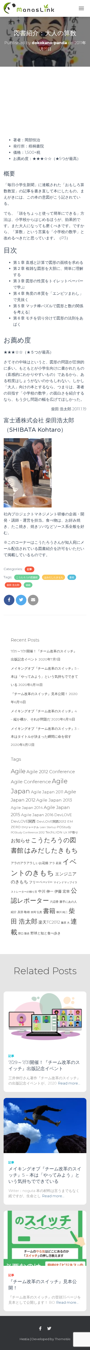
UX (65, 832)
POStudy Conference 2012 (28, 832)
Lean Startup (48, 827)
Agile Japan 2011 (47, 792)
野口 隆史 (24, 933)
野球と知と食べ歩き (45, 933)
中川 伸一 (46, 891)
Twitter (49, 1328)
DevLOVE (63, 815)
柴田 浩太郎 (13, 585)
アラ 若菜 (55, 863)
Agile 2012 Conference (50, 771)
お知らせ (20, 840)
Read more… (69, 1083)
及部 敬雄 (24, 912)
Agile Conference (31, 781)
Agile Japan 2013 (54, 799)
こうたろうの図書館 (27, 577)
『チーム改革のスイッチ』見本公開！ (39, 694)
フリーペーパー (41, 882)
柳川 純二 (62, 912)
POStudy (64, 827)
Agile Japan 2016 (37, 815)
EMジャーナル (30, 827)
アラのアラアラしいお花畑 (29, 863)
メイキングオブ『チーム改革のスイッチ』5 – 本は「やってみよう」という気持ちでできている (45, 676)
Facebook (40, 1328)
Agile (18, 771)
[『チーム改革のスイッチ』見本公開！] (45, 1238)
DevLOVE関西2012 (51, 821)
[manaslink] (31, 8)
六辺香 (54, 901)
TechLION (54, 832)
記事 (29, 569)
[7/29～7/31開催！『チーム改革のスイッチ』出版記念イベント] (45, 1019)
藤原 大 (65, 922)
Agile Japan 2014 (27, 807)
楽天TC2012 (49, 922)
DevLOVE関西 (23, 821)
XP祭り (73, 832)
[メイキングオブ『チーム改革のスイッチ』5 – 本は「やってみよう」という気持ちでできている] (45, 1125)
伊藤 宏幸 (62, 891)
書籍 (71, 577)
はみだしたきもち (53, 577)
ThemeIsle (63, 1339)
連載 (28, 585)
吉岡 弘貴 (36, 912)
